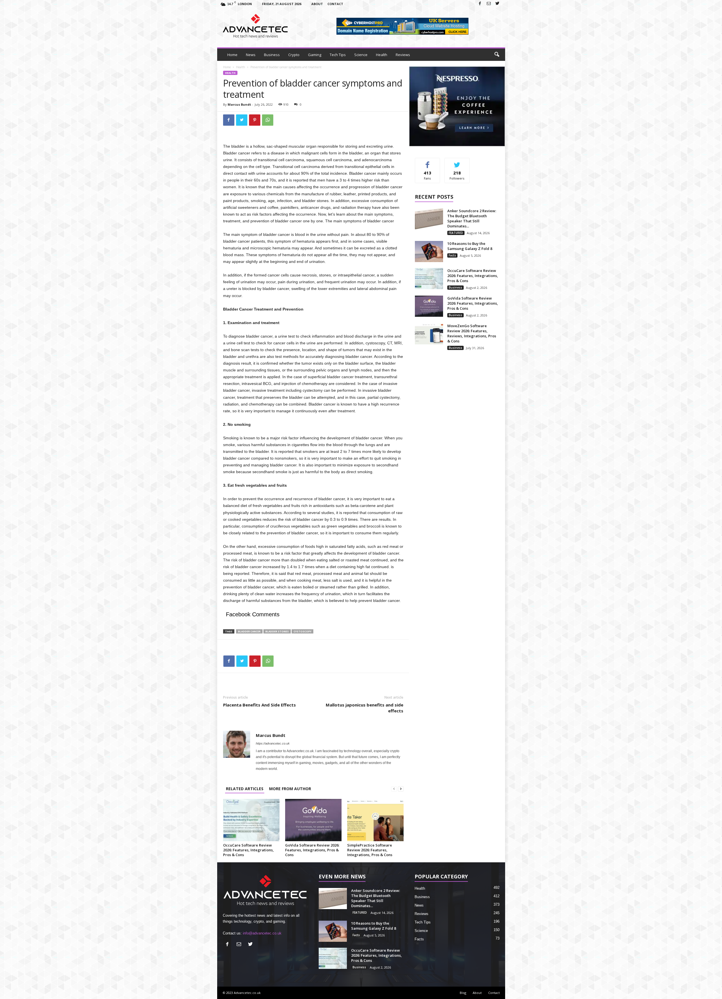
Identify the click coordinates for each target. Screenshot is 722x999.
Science (360, 54)
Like (427, 162)
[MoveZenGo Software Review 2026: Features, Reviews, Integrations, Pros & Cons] (429, 333)
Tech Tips (338, 54)
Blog (463, 993)
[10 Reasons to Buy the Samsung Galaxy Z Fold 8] (429, 251)
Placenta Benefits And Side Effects (259, 705)
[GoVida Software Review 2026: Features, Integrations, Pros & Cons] (313, 820)
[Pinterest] (254, 120)
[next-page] (401, 789)
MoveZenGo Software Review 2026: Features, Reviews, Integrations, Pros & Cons (471, 333)
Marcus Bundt (239, 104)
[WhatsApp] (267, 120)
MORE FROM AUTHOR (290, 788)
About (317, 4)
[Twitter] (497, 4)
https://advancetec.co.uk (273, 743)
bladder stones (277, 631)
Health (381, 54)
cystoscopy (302, 631)
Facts (452, 255)
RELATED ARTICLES (244, 788)
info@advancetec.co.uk (262, 933)
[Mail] (488, 4)
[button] (496, 54)
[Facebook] (480, 4)
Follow (457, 162)
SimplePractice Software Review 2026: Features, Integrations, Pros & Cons (369, 850)
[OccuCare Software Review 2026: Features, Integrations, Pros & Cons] (251, 820)
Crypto (294, 54)
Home (232, 54)
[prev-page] (394, 789)
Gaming (314, 54)
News (251, 54)
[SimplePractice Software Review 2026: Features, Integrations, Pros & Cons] (375, 820)
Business (272, 54)
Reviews (403, 54)
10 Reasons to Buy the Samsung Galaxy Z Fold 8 (469, 246)
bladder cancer (249, 631)
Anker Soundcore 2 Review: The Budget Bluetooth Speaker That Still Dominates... (471, 218)
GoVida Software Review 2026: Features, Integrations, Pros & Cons (312, 850)
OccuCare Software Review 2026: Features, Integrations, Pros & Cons (248, 850)
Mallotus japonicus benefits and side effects (364, 708)
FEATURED (456, 233)
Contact (335, 4)
